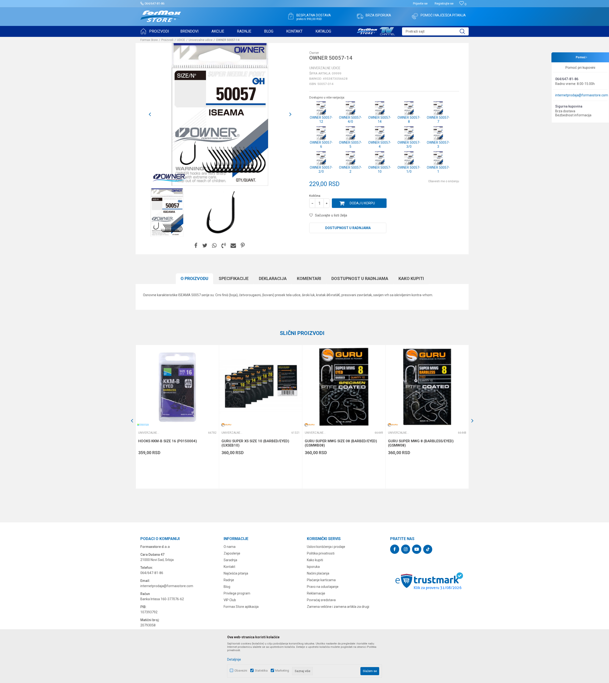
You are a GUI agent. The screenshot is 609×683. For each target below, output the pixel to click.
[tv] (376, 30)
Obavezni (240, 670)
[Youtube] (416, 549)
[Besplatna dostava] (290, 16)
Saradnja (230, 560)
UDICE (181, 40)
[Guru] (226, 425)
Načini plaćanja (318, 573)
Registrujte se (444, 3)
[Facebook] (195, 245)
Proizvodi (167, 40)
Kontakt (229, 567)
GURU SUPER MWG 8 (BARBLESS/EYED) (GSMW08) (421, 443)
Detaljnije (234, 659)
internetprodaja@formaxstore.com (581, 95)
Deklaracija (273, 278)
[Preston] (143, 425)
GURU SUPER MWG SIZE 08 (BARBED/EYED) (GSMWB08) (341, 443)
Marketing (282, 670)
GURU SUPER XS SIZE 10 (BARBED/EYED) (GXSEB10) (255, 443)
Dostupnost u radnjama (348, 228)
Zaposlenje (232, 553)
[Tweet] (204, 245)
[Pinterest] (243, 245)
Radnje (229, 580)
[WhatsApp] (214, 245)
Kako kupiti (411, 278)
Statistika (261, 670)
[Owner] (169, 177)
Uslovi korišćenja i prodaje (326, 547)
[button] (435, 31)
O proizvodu (194, 278)
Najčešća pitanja (236, 573)
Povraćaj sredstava (321, 600)
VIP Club (230, 600)
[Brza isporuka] (360, 16)
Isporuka (313, 567)
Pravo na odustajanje (323, 587)
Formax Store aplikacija (241, 607)
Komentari (309, 278)
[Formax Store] (160, 16)
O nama (230, 547)
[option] (220, 114)
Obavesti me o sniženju (443, 181)
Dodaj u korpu (362, 203)
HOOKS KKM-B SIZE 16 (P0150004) (167, 441)
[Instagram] (405, 549)
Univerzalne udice (200, 40)
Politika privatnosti (320, 553)
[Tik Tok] (427, 549)
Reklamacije (316, 593)
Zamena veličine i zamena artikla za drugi (338, 607)
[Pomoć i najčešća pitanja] (415, 16)
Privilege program (237, 593)
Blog (227, 587)
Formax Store (149, 40)
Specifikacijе (234, 278)
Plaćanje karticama (321, 580)
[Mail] (233, 245)
